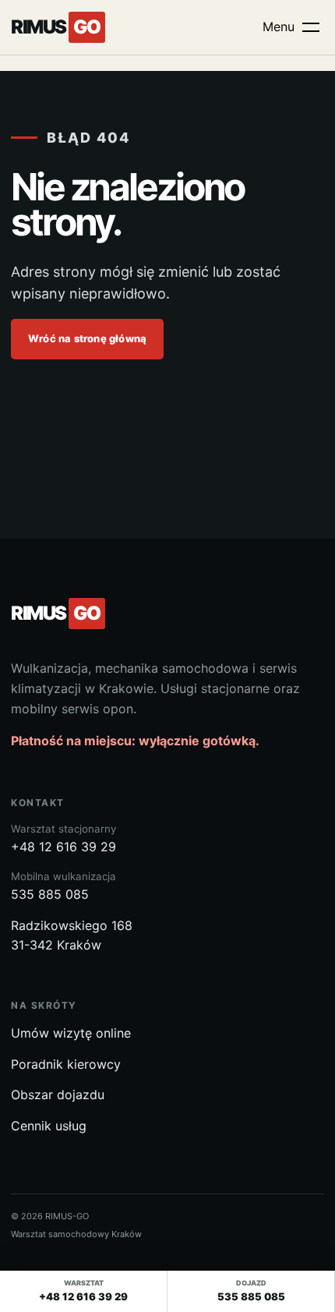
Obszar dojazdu (57, 1094)
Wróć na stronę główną (87, 338)
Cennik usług (48, 1125)
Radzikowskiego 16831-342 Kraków (71, 935)
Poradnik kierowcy (66, 1064)
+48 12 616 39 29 (63, 838)
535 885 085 (63, 886)
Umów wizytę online (71, 1033)
